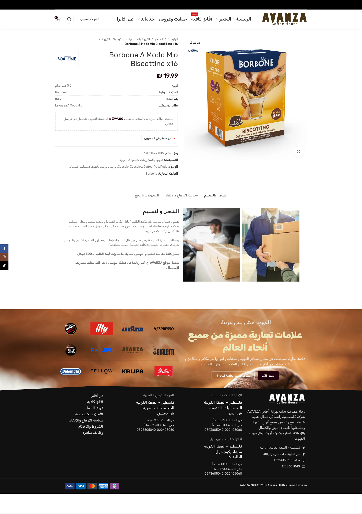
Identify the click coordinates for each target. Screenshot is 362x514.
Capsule (123, 167)
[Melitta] (163, 371)
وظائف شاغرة (93, 432)
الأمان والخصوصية (89, 414)
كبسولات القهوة (112, 39)
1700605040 (291, 466)
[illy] (101, 328)
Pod (156, 167)
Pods (163, 167)
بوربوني (103, 167)
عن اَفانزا (96, 396)
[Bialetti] (163, 350)
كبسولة (73, 167)
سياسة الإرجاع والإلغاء (86, 420)
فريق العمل (94, 408)
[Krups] (132, 371)
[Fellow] (101, 371)
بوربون (113, 167)
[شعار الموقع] (284, 19)
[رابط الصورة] (287, 398)
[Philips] (101, 350)
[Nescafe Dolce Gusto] (70, 350)
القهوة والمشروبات (138, 39)
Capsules (136, 167)
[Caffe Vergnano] (70, 328)
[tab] (215, 193)
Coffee (148, 167)
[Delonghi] (70, 371)
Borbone (151, 173)
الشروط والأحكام (90, 426)
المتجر (159, 39)
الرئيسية (173, 39)
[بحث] (69, 19)
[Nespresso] (163, 328)
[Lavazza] (132, 328)
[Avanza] (132, 350)
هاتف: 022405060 (287, 460)
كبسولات (84, 167)
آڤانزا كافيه (95, 402)
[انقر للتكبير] (298, 151)
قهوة (95, 167)
